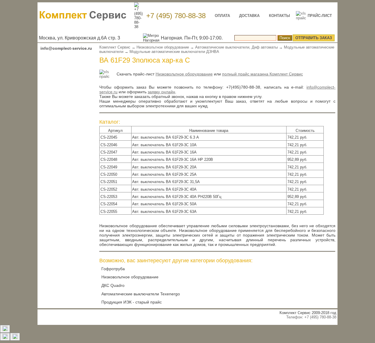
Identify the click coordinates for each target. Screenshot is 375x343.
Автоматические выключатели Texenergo (140, 294)
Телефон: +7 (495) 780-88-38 (311, 317)
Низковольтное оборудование (163, 47)
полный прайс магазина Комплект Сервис (262, 74)
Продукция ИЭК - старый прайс (131, 302)
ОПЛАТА (222, 15)
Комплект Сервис (114, 47)
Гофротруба (113, 268)
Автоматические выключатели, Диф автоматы (236, 47)
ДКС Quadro (113, 285)
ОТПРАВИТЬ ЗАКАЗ (313, 38)
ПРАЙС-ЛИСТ (320, 15)
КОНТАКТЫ (279, 15)
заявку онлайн (161, 91)
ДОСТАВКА (249, 15)
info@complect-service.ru (66, 48)
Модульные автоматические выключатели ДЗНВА (174, 51)
